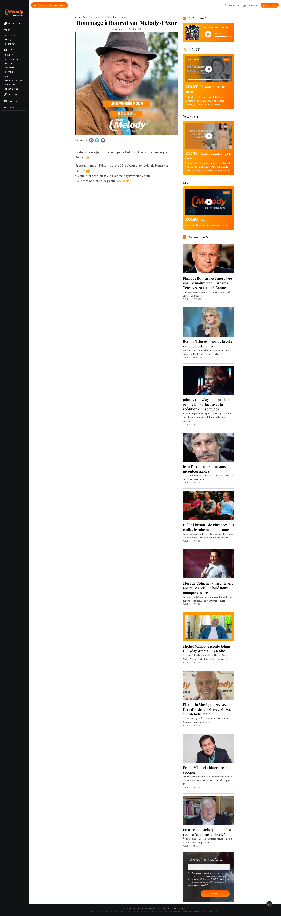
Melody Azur (12, 59)
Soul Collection (14, 80)
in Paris (9, 72)
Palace (8, 63)
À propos (127, 908)
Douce (8, 76)
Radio (11, 49)
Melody (9, 55)
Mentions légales (179, 908)
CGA (168, 908)
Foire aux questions (150, 908)
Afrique (9, 39)
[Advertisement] (126, 206)
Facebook (122, 181)
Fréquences (11, 89)
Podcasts (10, 84)
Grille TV (10, 35)
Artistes (12, 94)
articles (88, 17)
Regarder (10, 44)
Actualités (14, 23)
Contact (12, 101)
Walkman (9, 67)
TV (9, 30)
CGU (163, 908)
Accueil (78, 17)
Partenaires (10, 107)
